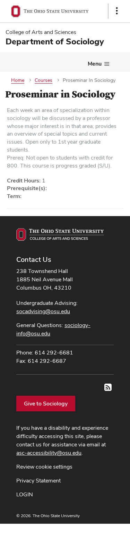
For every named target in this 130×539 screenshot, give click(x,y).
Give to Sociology (46, 403)
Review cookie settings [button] (44, 466)
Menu (95, 63)
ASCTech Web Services (92, 529)
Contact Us (33, 259)
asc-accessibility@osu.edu (48, 452)
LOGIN (24, 494)
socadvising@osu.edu (43, 311)
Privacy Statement (38, 480)
